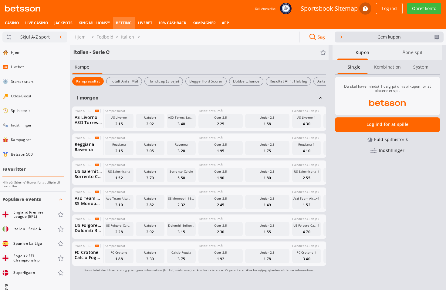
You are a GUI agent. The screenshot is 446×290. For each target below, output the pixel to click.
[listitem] (12, 23)
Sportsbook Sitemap (329, 8)
